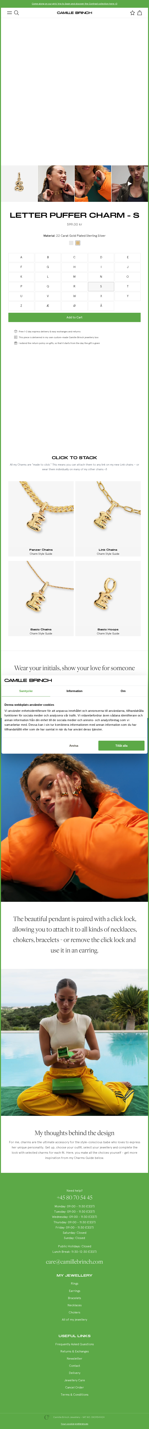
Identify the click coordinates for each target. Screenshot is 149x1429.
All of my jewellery (74, 1319)
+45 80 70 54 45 (74, 1197)
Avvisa (73, 745)
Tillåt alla (121, 745)
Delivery (74, 1373)
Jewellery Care (74, 1380)
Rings (74, 1283)
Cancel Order (74, 1387)
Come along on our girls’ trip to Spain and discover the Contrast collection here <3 (74, 4)
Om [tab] (123, 691)
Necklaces (75, 1305)
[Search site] (16, 12)
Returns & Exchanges (74, 1351)
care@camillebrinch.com (74, 1261)
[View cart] (139, 12)
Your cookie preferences (74, 1424)
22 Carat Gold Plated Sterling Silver (78, 243)
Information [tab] (74, 691)
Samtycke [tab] (26, 691)
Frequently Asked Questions (74, 1344)
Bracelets (74, 1298)
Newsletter (74, 1358)
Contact (74, 1366)
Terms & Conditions (74, 1395)
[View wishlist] (132, 12)
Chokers (74, 1312)
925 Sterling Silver (71, 243)
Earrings (74, 1291)
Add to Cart (74, 317)
